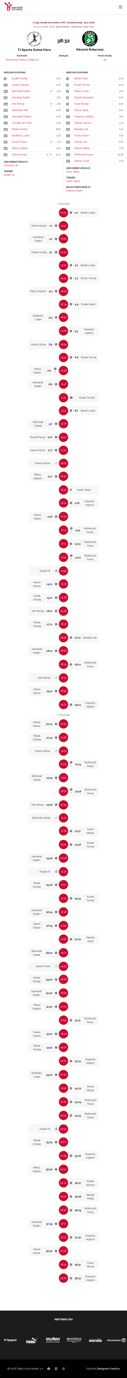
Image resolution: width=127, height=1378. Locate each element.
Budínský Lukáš (21, 135)
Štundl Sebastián (84, 97)
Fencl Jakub (73, 171)
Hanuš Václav (19, 154)
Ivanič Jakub (73, 181)
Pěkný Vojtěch (20, 148)
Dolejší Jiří (33, 59)
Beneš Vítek (81, 78)
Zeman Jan (80, 141)
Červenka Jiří (11, 165)
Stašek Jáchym (83, 122)
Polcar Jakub (81, 110)
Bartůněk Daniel (21, 91)
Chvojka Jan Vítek (22, 122)
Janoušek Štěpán (21, 116)
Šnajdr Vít (9, 174)
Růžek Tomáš (82, 84)
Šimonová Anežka (16, 59)
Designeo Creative (108, 1368)
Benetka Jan (81, 129)
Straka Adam (81, 135)
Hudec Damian (20, 84)
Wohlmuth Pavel (83, 154)
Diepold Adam (74, 190)
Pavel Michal (81, 103)
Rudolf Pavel (19, 141)
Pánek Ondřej (19, 129)
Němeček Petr (20, 110)
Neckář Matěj (81, 148)
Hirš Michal (18, 103)
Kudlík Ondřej (19, 78)
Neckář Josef (81, 160)
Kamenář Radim (21, 97)
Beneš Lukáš (81, 91)
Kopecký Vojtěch (84, 116)
